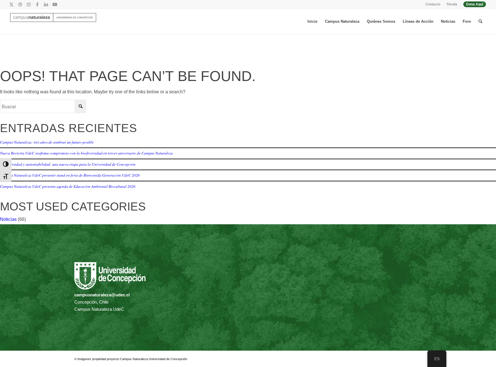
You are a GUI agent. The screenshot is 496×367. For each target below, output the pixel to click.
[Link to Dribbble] (20, 4)
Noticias (8, 219)
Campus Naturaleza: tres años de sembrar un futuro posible (47, 142)
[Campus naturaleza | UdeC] (53, 21)
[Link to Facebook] (37, 4)
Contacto (432, 4)
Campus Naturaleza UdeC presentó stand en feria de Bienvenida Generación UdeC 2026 (70, 175)
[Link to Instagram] (29, 4)
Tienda (451, 4)
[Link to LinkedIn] (46, 4)
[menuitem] (433, 4)
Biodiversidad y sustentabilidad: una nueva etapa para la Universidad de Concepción (67, 164)
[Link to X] (11, 4)
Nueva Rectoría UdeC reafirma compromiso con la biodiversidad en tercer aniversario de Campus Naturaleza (86, 153)
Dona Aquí (474, 4)
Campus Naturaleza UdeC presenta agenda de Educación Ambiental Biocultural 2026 (67, 186)
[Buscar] (480, 21)
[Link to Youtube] (55, 4)
